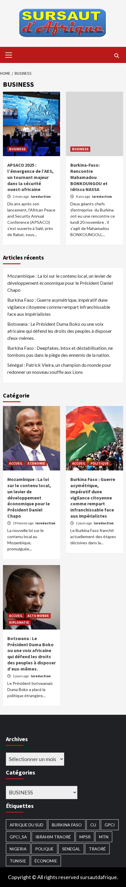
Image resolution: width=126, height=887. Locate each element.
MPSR (85, 836)
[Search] (116, 55)
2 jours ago (84, 523)
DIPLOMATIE (19, 622)
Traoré (97, 848)
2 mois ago (21, 196)
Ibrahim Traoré (53, 836)
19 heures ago (23, 523)
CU (93, 824)
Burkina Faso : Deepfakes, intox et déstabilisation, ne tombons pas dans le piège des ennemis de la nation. (60, 351)
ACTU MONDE (38, 615)
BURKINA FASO (67, 824)
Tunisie (18, 860)
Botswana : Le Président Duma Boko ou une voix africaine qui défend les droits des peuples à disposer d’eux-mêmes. (59, 331)
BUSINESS (17, 149)
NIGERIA (18, 848)
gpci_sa (18, 836)
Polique (44, 848)
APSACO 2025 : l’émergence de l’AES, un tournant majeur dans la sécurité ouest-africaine (30, 177)
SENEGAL (71, 848)
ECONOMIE (36, 463)
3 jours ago (21, 676)
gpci (110, 824)
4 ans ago (83, 196)
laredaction (41, 196)
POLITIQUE (100, 463)
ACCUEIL (16, 463)
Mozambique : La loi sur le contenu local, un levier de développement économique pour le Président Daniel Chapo (60, 283)
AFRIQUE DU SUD (26, 824)
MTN (103, 836)
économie (46, 860)
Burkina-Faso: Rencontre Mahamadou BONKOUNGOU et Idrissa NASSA (89, 177)
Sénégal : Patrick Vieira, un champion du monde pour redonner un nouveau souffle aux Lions (59, 368)
